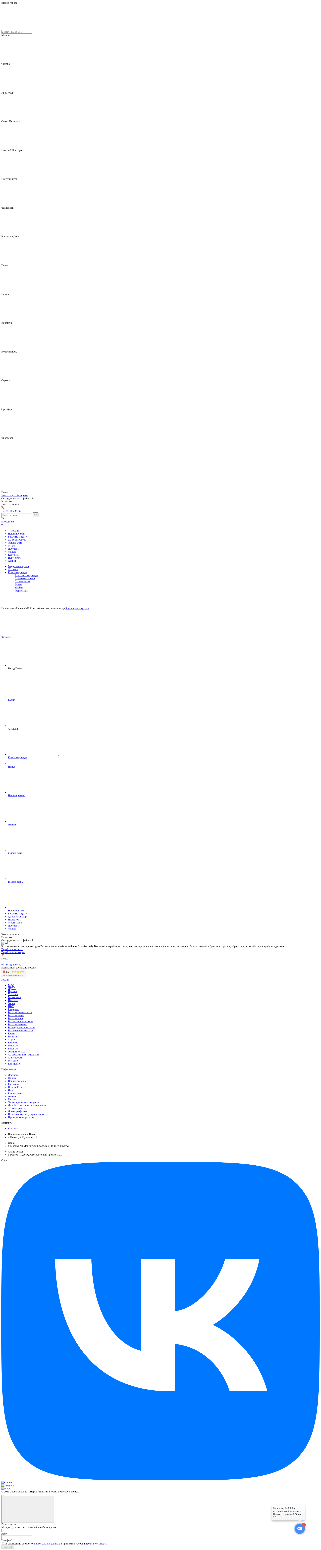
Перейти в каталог (12, 949)
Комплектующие (17, 572)
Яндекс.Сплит (16, 1087)
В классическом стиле (20, 1021)
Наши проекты (16, 533)
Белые (11, 1033)
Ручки (18, 584)
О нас (11, 545)
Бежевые (13, 1042)
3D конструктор (17, 539)
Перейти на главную (13, 952)
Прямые (12, 991)
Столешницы (22, 581)
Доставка (13, 548)
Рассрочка (14, 1084)
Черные (12, 1036)
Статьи (12, 1099)
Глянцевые (14, 1063)
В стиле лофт (15, 1018)
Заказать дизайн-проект (14, 495)
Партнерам (14, 557)
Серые (11, 1039)
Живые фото (15, 542)
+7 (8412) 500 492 (11, 964)
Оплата (12, 551)
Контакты (13, 554)
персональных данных (47, 1543)
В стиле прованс (17, 1024)
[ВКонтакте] (160, 1479)
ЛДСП (12, 988)
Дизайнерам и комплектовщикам (27, 1105)
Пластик (13, 1000)
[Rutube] (6, 1482)
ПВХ (11, 1006)
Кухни (15, 530)
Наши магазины (17, 1081)
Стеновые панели (25, 578)
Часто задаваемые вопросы (23, 1102)
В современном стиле (20, 1030)
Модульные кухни (18, 566)
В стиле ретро (16, 1015)
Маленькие (14, 997)
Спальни (13, 569)
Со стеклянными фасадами (23, 1054)
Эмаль (11, 1003)
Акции (12, 560)
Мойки (19, 587)
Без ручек (13, 1009)
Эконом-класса (16, 1051)
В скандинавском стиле (21, 1027)
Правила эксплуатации (21, 1117)
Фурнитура (21, 590)
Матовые (13, 1060)
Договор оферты (17, 1111)
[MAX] (5, 1488)
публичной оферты (96, 1543)
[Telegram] (7, 1485)
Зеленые (13, 1045)
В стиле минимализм (20, 1012)
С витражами (15, 1057)
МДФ (11, 985)
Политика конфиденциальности (26, 1114)
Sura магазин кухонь (77, 608)
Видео (11, 1090)
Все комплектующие (26, 575)
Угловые (13, 994)
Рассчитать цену (17, 536)
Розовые (13, 1048)
